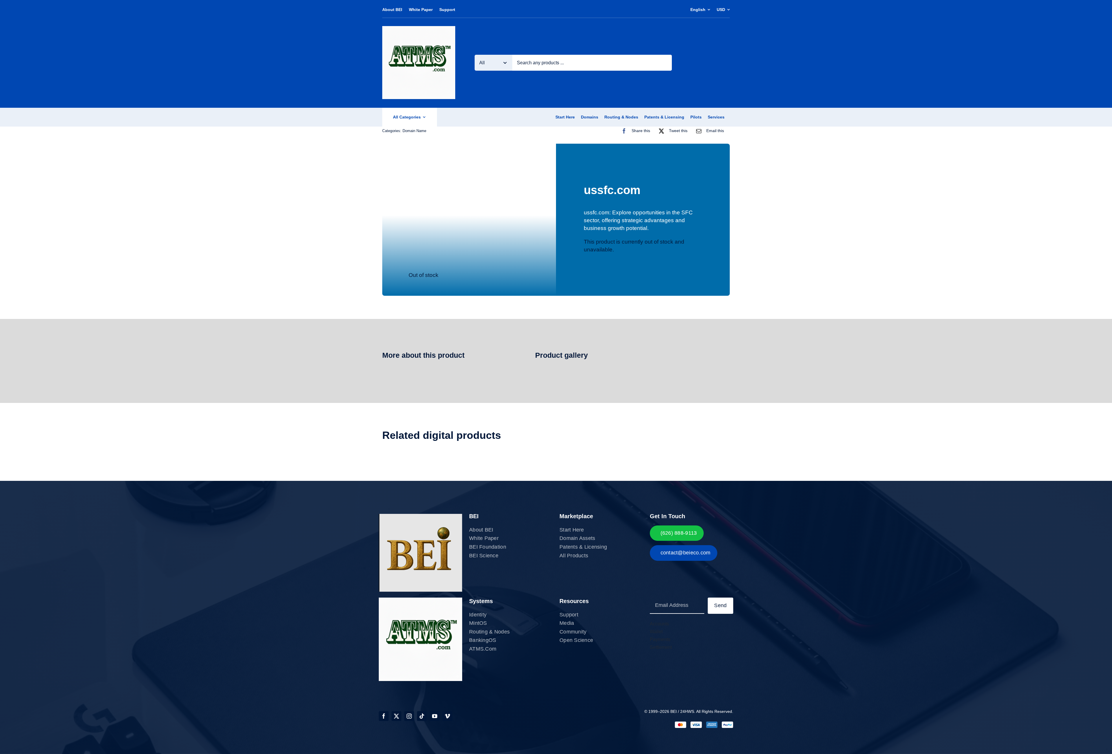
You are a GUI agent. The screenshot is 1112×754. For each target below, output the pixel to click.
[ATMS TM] (418, 29)
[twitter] (396, 716)
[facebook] (384, 716)
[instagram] (409, 716)
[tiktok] (422, 716)
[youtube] (435, 716)
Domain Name (414, 131)
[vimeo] (447, 716)
